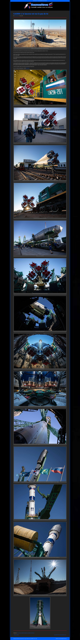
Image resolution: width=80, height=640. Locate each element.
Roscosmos (27, 68)
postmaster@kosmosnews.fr (63, 638)
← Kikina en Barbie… (16, 634)
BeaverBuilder (22, 638)
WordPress (18, 638)
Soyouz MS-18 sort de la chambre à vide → (60, 634)
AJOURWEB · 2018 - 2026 (34, 638)
